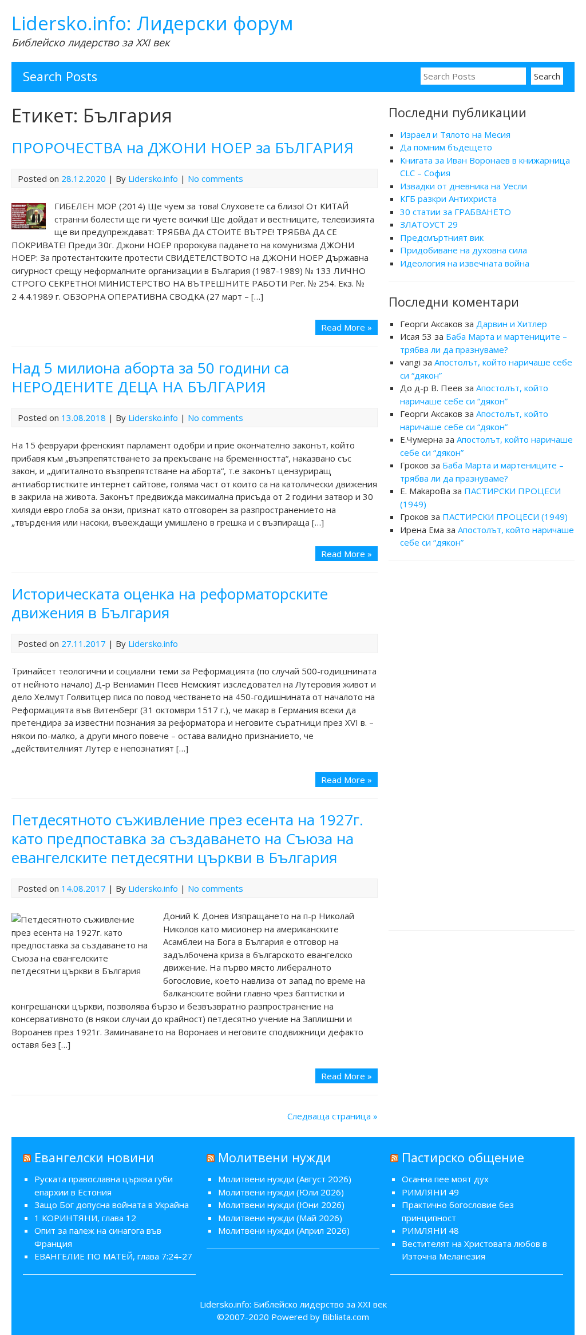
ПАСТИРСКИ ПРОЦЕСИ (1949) (505, 516)
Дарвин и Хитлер (511, 323)
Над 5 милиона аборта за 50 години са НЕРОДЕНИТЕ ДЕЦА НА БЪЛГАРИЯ (150, 377)
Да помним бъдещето (446, 147)
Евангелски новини (94, 1157)
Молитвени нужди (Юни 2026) (281, 1204)
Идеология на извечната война (464, 263)
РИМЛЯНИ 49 (430, 1192)
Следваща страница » (332, 1116)
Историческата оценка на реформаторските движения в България (169, 603)
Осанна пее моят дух (445, 1179)
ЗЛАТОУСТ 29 (429, 224)
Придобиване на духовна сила (463, 250)
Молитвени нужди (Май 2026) (280, 1217)
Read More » (346, 327)
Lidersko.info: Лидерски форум (152, 23)
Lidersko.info (153, 178)
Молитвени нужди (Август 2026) (284, 1179)
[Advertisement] (482, 744)
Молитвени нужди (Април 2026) (284, 1230)
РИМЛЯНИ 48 (430, 1230)
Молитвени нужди (274, 1157)
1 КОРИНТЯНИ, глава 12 (85, 1217)
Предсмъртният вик (442, 237)
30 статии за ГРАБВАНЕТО (455, 211)
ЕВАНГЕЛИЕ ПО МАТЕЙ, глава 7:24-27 (113, 1256)
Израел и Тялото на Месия (455, 134)
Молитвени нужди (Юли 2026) (281, 1192)
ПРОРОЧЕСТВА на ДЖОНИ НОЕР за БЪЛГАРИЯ (182, 147)
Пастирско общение (463, 1157)
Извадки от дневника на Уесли (463, 186)
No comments (215, 178)
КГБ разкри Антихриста (448, 198)
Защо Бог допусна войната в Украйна (111, 1204)
